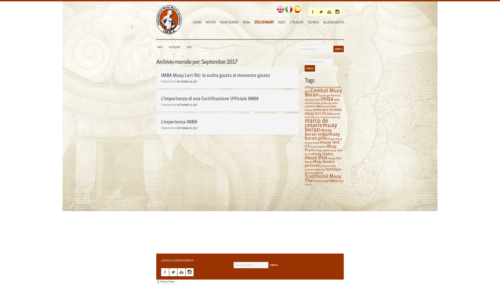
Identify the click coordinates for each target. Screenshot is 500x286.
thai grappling (314, 173)
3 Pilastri (296, 22)
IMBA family (323, 106)
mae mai (336, 117)
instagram (337, 12)
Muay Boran (229, 22)
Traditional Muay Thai (323, 178)
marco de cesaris (316, 123)
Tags (189, 47)
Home (197, 22)
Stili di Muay (264, 22)
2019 (307, 87)
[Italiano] (289, 9)
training (320, 181)
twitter (321, 12)
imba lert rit (323, 109)
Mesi (159, 47)
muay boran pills (322, 136)
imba (327, 98)
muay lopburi (318, 146)
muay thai (316, 157)
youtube (329, 12)
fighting (309, 99)
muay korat (312, 142)
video (332, 180)
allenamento (318, 87)
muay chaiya (335, 138)
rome (333, 165)
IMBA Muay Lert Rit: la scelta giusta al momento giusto (215, 75)
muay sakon (322, 150)
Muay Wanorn (324, 162)
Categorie (174, 47)
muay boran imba (318, 132)
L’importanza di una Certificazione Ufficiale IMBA (210, 98)
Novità (211, 22)
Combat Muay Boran (323, 92)
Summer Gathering (314, 169)
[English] (280, 9)
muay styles (322, 153)
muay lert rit (322, 144)
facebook (313, 12)
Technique (333, 169)
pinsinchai (325, 166)
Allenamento (333, 22)
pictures (312, 165)
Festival (336, 95)
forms (317, 99)
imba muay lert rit (323, 111)
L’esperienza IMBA (179, 122)
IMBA (246, 22)
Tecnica (313, 22)
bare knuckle (333, 87)
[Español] (297, 9)
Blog (281, 22)
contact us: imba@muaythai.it (177, 260)
